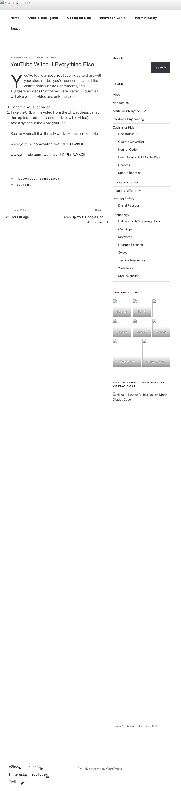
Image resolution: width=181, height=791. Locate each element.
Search (118, 58)
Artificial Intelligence (43, 17)
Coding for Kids (79, 17)
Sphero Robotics (129, 173)
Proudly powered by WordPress (99, 769)
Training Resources (131, 260)
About (117, 94)
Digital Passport (129, 205)
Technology (49, 178)
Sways (15, 28)
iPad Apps (125, 229)
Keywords (125, 237)
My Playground (128, 276)
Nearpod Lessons (130, 245)
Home (15, 17)
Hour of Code (127, 149)
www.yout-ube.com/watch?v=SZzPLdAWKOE (48, 155)
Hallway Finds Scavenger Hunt (139, 221)
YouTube (24, 184)
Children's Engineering (128, 119)
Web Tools (125, 268)
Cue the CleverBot (131, 142)
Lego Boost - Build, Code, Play (139, 157)
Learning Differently (127, 190)
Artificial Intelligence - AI (130, 111)
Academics (121, 103)
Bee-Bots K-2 (127, 134)
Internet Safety (146, 17)
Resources (26, 178)
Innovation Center (112, 17)
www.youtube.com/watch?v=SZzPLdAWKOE (47, 144)
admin (51, 57)
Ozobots (124, 165)
